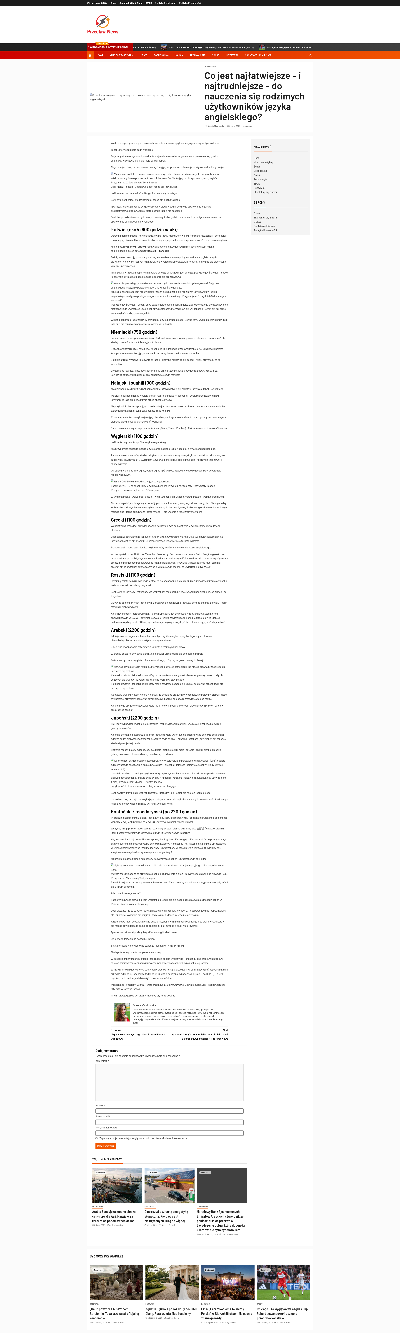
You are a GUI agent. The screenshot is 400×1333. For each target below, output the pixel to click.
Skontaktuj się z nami (131, 3)
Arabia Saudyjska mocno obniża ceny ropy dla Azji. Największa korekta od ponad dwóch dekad (114, 1216)
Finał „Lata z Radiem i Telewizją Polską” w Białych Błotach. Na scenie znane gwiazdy (163, 47)
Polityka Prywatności (190, 3)
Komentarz (102, 1060)
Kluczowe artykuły (121, 55)
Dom (100, 55)
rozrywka (94, 1304)
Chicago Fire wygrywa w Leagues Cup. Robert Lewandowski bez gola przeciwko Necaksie (263, 47)
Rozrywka (232, 55)
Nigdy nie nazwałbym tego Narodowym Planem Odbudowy (138, 1034)
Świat (143, 55)
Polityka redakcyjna (165, 3)
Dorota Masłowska (216, 126)
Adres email (102, 1116)
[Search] (310, 55)
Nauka (179, 55)
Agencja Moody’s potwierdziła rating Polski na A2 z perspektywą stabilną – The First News (199, 1034)
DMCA (148, 3)
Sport (216, 55)
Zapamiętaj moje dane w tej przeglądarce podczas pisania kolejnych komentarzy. (143, 1138)
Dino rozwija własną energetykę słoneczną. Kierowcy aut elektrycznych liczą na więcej (166, 1216)
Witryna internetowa (106, 1127)
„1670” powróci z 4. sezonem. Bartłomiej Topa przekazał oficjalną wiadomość (114, 1313)
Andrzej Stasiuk (116, 1225)
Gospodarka (161, 55)
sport (259, 1304)
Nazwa (100, 1105)
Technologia (197, 55)
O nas (113, 3)
